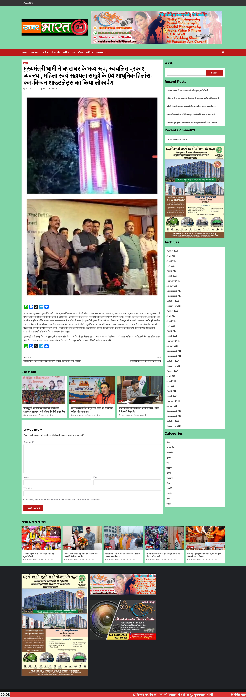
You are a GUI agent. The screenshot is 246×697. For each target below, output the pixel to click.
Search (169, 62)
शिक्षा (168, 498)
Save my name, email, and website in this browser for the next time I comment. (63, 499)
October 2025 (173, 301)
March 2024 (172, 396)
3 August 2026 (92, 415)
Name (26, 477)
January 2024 (172, 406)
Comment (28, 442)
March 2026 (172, 276)
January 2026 (172, 286)
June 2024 (171, 381)
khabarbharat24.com (33, 89)
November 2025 (174, 296)
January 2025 (172, 346)
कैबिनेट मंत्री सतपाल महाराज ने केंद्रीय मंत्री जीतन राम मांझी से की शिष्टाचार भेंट (193, 98)
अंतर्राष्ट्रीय (55, 52)
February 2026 (173, 281)
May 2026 (171, 266)
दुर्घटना (169, 468)
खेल (73, 52)
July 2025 (171, 316)
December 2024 (174, 351)
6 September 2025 (49, 89)
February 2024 (173, 401)
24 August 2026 (86, 559)
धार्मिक (66, 52)
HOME (25, 52)
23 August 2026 (45, 415)
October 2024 (173, 361)
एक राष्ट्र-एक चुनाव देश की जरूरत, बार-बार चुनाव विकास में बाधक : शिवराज (192, 122)
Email (96, 477)
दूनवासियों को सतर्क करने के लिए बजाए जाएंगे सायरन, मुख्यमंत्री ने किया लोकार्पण (52, 359)
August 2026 (172, 251)
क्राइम (169, 457)
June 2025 (171, 321)
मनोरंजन (89, 52)
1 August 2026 (140, 415)
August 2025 (172, 311)
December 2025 (174, 291)
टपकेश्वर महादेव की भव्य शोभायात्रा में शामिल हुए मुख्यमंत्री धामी (187, 90)
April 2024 (171, 391)
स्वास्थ (169, 504)
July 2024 (171, 376)
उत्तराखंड (34, 52)
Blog (25, 63)
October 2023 (173, 421)
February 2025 (173, 341)
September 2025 (174, 306)
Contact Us (101, 52)
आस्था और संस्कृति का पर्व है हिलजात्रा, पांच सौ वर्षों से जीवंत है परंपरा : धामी (191, 114)
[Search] (223, 52)
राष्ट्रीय (45, 52)
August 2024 (172, 371)
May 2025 (171, 326)
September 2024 (174, 366)
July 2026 (171, 256)
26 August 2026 (45, 559)
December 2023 (174, 411)
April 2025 (171, 331)
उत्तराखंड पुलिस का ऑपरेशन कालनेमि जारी (145, 359)
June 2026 (171, 261)
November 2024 (174, 356)
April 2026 (171, 271)
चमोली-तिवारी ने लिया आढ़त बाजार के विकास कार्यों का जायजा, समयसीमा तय (191, 106)
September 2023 (174, 426)
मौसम (80, 52)
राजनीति (169, 488)
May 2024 (171, 386)
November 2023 (174, 416)
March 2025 (172, 336)
